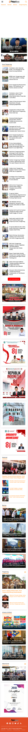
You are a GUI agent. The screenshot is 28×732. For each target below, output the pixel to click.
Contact (23, 729)
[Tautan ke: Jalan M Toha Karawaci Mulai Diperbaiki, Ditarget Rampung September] (5, 103)
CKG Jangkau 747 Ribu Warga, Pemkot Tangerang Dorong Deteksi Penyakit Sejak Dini (13, 676)
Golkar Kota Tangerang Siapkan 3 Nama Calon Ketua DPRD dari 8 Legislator (17, 170)
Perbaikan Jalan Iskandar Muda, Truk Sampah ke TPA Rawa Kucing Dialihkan (16, 69)
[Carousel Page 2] (12, 51)
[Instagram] (13, 723)
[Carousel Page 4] (16, 51)
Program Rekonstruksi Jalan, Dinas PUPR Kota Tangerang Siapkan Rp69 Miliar (17, 228)
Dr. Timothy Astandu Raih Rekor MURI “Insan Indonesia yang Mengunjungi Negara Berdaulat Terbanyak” (17, 496)
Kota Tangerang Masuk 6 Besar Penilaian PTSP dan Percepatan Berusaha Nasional (16, 137)
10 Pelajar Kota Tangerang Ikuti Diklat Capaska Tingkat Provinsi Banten (17, 178)
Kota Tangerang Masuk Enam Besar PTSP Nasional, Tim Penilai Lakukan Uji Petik (17, 86)
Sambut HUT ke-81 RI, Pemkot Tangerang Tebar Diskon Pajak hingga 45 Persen (17, 211)
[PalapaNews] (14, 1)
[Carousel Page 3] (14, 51)
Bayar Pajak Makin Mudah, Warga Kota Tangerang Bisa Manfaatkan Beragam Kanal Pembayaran (17, 256)
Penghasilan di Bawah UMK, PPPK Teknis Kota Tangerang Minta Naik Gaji (17, 111)
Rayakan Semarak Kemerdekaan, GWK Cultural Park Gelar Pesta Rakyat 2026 (13, 477)
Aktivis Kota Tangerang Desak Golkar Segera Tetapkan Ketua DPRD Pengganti (15, 187)
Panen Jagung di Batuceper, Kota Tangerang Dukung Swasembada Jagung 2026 (12, 591)
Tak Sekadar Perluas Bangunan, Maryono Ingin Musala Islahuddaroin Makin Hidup (17, 204)
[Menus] (2, 1)
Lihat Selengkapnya (14, 279)
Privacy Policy (16, 729)
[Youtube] (15, 723)
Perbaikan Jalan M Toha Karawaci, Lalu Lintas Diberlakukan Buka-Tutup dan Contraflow (17, 95)
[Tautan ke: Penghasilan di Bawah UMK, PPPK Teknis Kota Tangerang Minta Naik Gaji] (5, 112)
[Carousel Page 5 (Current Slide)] (17, 51)
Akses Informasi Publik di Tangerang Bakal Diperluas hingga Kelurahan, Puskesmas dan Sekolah (17, 264)
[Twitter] (10, 723)
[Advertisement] (14, 22)
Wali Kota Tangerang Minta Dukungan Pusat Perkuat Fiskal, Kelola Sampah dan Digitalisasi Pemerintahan (17, 154)
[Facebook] (7, 723)
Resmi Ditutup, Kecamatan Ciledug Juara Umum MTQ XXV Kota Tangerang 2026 (16, 236)
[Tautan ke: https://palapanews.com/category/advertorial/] (25, 664)
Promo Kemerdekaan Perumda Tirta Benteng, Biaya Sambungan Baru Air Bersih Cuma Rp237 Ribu (16, 145)
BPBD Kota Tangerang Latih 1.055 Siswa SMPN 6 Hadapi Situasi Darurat (17, 78)
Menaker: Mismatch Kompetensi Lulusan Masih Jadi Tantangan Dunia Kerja (17, 481)
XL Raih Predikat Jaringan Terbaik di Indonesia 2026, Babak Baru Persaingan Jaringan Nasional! (16, 489)
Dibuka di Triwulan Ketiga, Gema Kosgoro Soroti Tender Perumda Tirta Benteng (18, 596)
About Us (3, 729)
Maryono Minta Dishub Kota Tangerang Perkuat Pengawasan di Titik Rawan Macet (17, 272)
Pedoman (9, 729)
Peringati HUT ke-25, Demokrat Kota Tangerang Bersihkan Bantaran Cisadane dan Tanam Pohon (17, 129)
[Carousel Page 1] (10, 51)
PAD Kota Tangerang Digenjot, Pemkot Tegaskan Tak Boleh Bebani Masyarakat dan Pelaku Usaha (16, 246)
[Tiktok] (18, 723)
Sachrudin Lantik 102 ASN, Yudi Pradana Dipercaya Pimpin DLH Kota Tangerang (17, 220)
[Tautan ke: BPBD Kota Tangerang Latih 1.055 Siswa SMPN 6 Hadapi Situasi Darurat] (5, 78)
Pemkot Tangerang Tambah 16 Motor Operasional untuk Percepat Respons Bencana (17, 161)
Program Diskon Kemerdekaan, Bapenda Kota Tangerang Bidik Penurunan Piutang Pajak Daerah (17, 196)
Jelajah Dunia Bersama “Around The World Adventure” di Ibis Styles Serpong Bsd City (20, 58)
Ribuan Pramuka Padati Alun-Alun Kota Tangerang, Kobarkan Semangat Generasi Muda (7, 58)
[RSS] (21, 723)
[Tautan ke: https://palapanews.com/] (25, 572)
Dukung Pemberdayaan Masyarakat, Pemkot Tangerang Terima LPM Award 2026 (15, 120)
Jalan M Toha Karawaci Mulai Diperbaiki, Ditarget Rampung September (17, 103)
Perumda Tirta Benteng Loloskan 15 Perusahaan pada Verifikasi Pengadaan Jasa (13, 46)
